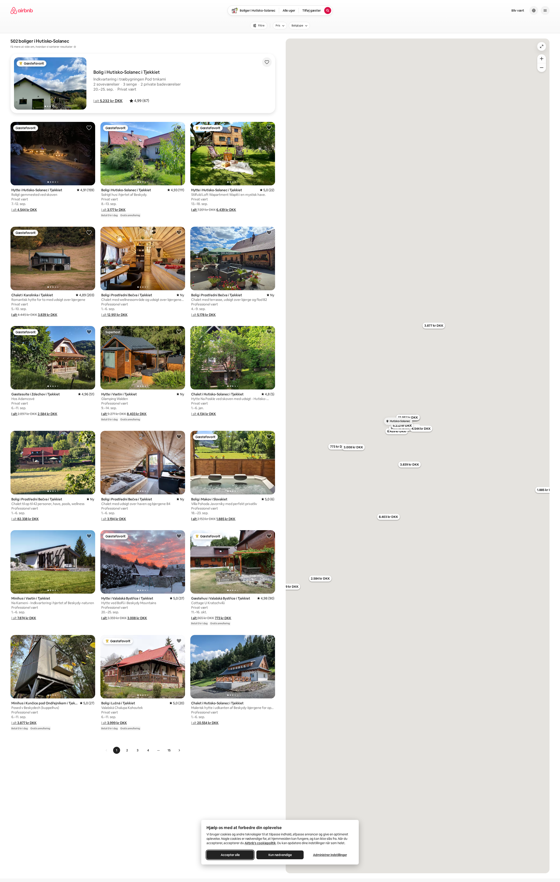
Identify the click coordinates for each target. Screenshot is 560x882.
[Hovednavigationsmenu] (545, 10)
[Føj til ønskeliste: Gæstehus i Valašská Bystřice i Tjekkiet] (269, 535)
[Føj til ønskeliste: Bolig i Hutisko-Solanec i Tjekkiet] (178, 127)
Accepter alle (230, 855)
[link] (106, 750)
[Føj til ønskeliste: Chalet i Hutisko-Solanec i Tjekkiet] (269, 331)
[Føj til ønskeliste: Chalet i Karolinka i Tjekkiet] (89, 232)
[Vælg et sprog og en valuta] (533, 10)
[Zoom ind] (541, 58)
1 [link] (116, 750)
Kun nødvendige (280, 855)
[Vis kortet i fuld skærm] (541, 46)
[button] (107, 100)
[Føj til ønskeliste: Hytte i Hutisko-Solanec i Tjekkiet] (89, 127)
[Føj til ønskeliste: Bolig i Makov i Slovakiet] (269, 436)
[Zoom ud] (541, 67)
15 (169, 750)
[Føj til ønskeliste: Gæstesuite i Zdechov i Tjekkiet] (89, 331)
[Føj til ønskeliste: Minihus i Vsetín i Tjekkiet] (89, 535)
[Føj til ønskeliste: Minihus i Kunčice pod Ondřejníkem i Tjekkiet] (89, 640)
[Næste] (179, 750)
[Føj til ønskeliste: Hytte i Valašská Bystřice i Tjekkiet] (178, 535)
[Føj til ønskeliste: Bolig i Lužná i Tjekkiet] (178, 640)
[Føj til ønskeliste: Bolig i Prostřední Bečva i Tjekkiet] (178, 232)
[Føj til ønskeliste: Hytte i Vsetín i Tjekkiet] (178, 331)
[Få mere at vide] (75, 47)
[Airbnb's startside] (21, 10)
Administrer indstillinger (330, 855)
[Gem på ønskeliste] (267, 62)
